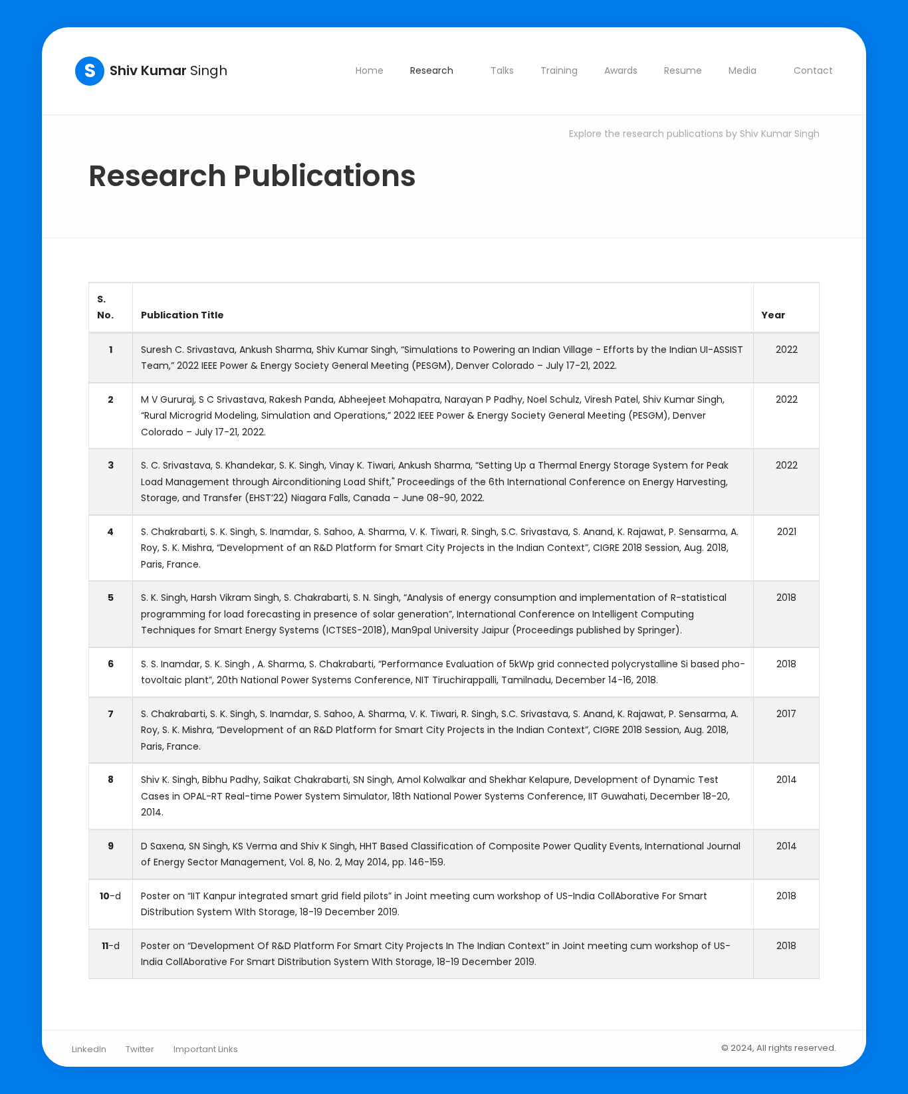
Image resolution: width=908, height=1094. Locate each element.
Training (559, 70)
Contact (813, 70)
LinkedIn (89, 1049)
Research (431, 70)
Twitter (140, 1049)
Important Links (205, 1049)
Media (742, 70)
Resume (683, 70)
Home (370, 70)
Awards (620, 70)
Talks (502, 70)
